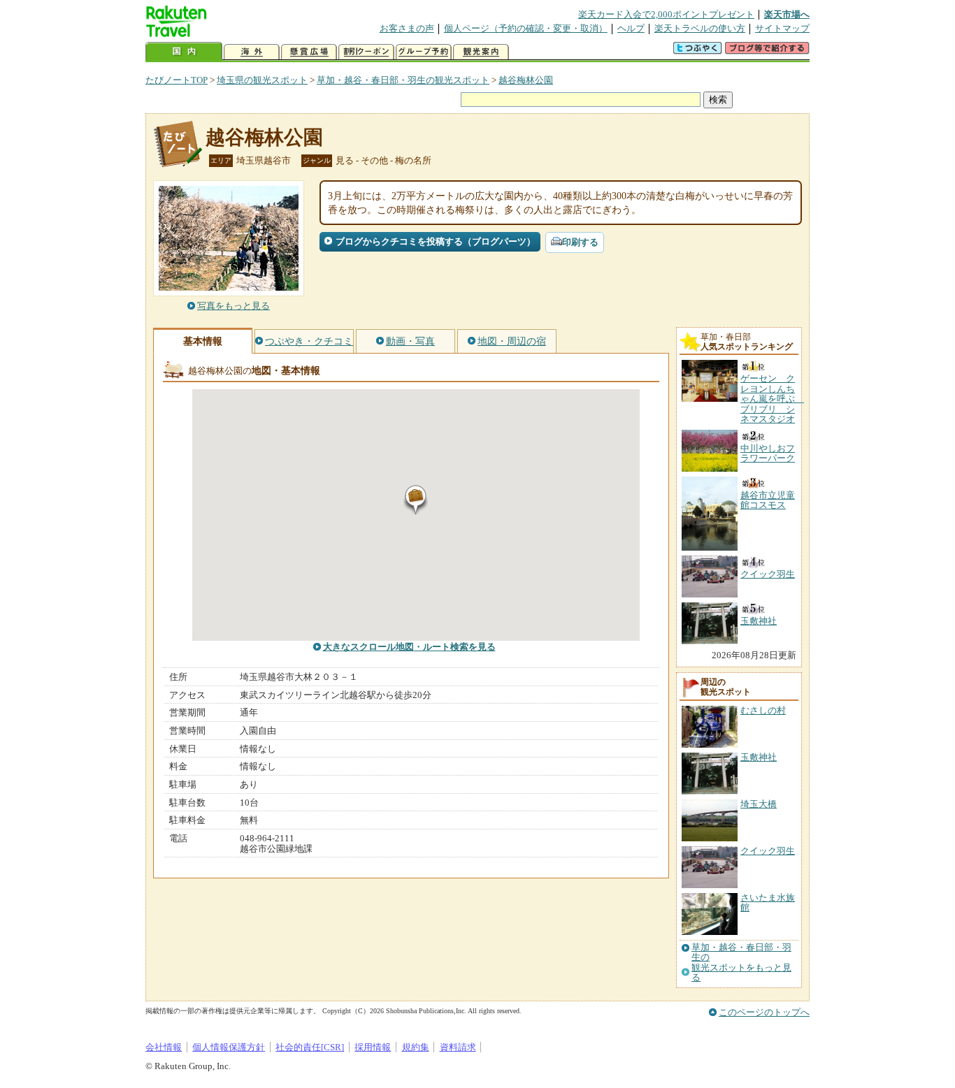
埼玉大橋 (758, 804)
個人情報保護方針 (228, 1047)
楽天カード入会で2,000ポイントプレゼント (666, 14)
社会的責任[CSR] (309, 1047)
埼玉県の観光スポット (262, 80)
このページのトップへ (764, 1012)
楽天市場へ (787, 14)
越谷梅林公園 (525, 80)
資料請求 (458, 1047)
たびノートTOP (176, 80)
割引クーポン (366, 52)
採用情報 (372, 1047)
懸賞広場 (309, 52)
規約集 (415, 1047)
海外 (252, 52)
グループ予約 (424, 52)
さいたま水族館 (767, 902)
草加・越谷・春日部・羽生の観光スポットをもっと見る (741, 962)
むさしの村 (763, 710)
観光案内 (481, 52)
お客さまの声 (407, 28)
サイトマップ (782, 28)
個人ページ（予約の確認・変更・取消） (526, 28)
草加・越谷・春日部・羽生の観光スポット (403, 80)
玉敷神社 (758, 757)
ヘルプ (631, 28)
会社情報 (163, 1047)
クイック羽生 (767, 851)
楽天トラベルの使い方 (699, 28)
